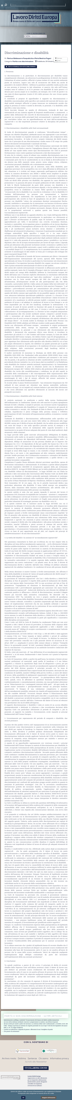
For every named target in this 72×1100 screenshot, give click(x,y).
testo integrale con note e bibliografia (22, 66)
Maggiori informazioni (48, 1097)
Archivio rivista (9, 1058)
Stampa (59, 58)
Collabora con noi (37, 1068)
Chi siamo (43, 1058)
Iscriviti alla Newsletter (36, 1061)
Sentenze (32, 1058)
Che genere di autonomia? (11, 1031)
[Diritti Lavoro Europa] (10, 1077)
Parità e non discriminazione (23, 61)
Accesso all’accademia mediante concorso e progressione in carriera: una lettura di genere (31, 1022)
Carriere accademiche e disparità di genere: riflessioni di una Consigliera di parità (28, 1029)
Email (58, 60)
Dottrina (22, 1058)
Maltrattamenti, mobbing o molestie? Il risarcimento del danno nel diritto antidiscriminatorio (31, 1020)
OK (23, 1097)
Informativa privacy (59, 1058)
